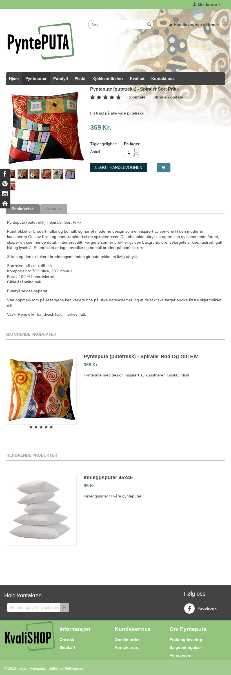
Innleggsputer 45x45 (108, 477)
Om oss (66, 639)
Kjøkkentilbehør (107, 78)
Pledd (80, 78)
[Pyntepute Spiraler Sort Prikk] (45, 126)
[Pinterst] (5, 184)
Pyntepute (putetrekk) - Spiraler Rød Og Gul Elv (141, 356)
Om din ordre (127, 639)
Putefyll (60, 78)
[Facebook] (5, 174)
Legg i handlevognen (118, 167)
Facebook (206, 608)
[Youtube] (5, 203)
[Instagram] (5, 193)
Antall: (95, 151)
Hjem (14, 78)
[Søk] (149, 25)
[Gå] (64, 607)
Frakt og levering (186, 639)
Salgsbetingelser (186, 647)
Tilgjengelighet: (103, 144)
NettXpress (74, 668)
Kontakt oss (163, 78)
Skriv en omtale (168, 97)
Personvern (181, 655)
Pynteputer (35, 78)
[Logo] (41, 41)
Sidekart (67, 647)
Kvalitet (137, 78)
